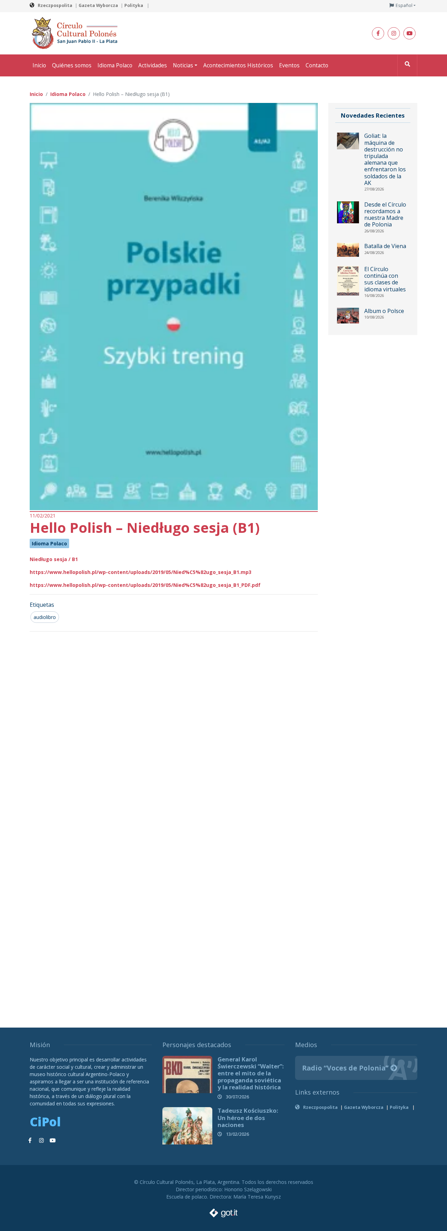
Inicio (39, 65)
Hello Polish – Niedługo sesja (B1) (145, 527)
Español (404, 5)
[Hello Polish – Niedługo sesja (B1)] (174, 306)
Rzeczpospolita (55, 5)
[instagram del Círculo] (394, 33)
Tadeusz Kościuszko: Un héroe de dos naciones (248, 1117)
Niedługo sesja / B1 (54, 559)
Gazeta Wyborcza (98, 5)
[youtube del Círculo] (409, 33)
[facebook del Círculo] (378, 33)
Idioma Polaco (114, 65)
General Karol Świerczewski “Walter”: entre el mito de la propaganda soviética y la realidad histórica (251, 1073)
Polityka (134, 5)
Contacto (317, 65)
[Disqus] (174, 729)
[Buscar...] (407, 65)
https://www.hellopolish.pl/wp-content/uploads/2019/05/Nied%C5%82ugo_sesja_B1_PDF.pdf (145, 585)
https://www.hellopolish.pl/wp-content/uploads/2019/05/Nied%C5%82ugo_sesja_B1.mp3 (140, 572)
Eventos (289, 65)
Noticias (183, 65)
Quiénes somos (71, 65)
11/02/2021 (43, 515)
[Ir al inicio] (77, 32)
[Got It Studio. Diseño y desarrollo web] (223, 1211)
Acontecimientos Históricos (238, 65)
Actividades (152, 65)
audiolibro (45, 617)
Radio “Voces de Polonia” (346, 1068)
